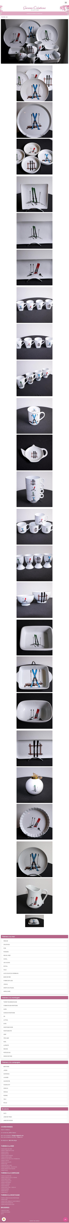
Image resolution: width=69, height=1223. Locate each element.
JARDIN (5, 1070)
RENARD (6, 1049)
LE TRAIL (6, 1020)
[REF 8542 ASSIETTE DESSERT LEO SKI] (34, 859)
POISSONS (6, 951)
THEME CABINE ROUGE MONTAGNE (10, 1198)
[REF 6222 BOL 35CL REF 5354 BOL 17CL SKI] (34, 600)
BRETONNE (6, 1066)
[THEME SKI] (34, 41)
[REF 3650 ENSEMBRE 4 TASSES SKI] (34, 489)
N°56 (5, 948)
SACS (5, 1113)
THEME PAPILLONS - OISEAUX (8, 1187)
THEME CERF (4, 1199)
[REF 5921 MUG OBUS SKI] (34, 378)
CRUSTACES (7, 944)
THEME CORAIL (5, 1152)
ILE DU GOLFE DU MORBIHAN (11, 973)
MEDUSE (6, 941)
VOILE (5, 969)
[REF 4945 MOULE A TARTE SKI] (34, 821)
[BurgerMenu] (66, 2)
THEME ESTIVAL (5, 1154)
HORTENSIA (6, 1074)
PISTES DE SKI (7, 1052)
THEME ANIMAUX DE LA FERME (9, 1177)
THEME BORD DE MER (6, 1149)
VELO (5, 1099)
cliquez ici (19, 1137)
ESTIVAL (6, 966)
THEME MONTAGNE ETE (7, 1203)
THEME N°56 (4, 1163)
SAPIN (5, 1009)
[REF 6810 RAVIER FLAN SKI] (34, 156)
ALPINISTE (6, 1045)
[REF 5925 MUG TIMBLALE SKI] (34, 526)
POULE (5, 1102)
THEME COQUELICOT (6, 1181)
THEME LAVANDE (5, 1184)
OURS (5, 1023)
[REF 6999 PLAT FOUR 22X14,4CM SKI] (34, 674)
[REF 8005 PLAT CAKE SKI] (34, 748)
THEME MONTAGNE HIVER (7, 1204)
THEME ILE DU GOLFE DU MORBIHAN (10, 1158)
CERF (5, 1034)
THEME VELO (4, 1192)
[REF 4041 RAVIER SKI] (34, 710)
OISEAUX (6, 1088)
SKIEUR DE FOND (8, 1056)
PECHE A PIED (7, 955)
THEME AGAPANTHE (6, 1176)
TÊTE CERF (6, 1038)
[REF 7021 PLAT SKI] (34, 637)
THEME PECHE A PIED (6, 1165)
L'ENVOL (6, 984)
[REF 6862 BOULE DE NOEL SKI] (34, 785)
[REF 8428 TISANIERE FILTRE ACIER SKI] (34, 415)
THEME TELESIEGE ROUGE (10, 1002)
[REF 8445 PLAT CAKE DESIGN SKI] (34, 267)
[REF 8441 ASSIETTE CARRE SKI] (34, 194)
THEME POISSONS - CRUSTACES (9, 1167)
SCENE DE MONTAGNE (9, 1012)
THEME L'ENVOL (5, 1160)
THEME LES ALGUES (6, 1162)
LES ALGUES (7, 962)
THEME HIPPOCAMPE (6, 1157)
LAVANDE (6, 1077)
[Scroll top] (65, 1219)
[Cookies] (4, 1219)
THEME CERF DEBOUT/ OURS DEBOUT (10, 1201)
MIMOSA (6, 1092)
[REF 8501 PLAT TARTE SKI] (34, 120)
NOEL (5, 1041)
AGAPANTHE (7, 1081)
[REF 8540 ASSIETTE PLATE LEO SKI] (34, 83)
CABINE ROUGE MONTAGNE (11, 1005)
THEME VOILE (4, 1170)
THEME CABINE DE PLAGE (7, 1150)
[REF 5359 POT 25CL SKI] (34, 895)
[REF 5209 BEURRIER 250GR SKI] (34, 920)
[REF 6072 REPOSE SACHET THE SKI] (34, 452)
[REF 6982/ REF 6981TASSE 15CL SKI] (34, 305)
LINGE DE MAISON (8, 1120)
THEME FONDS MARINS (7, 1155)
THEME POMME (5, 1189)
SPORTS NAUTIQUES (9, 988)
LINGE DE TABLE (8, 1117)
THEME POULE (4, 1190)
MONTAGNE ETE (8, 1031)
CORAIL (5, 959)
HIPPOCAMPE (7, 991)
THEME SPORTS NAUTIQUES (8, 1168)
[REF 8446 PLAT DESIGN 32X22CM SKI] (34, 230)
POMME (5, 1095)
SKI (4, 1016)
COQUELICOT (7, 1084)
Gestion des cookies (34, 1220)
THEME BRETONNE (6, 1179)
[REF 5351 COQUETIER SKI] (34, 563)
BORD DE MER (7, 977)
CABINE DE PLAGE (8, 980)
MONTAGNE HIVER (8, 1027)
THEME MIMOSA (5, 1185)
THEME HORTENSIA (6, 1182)
